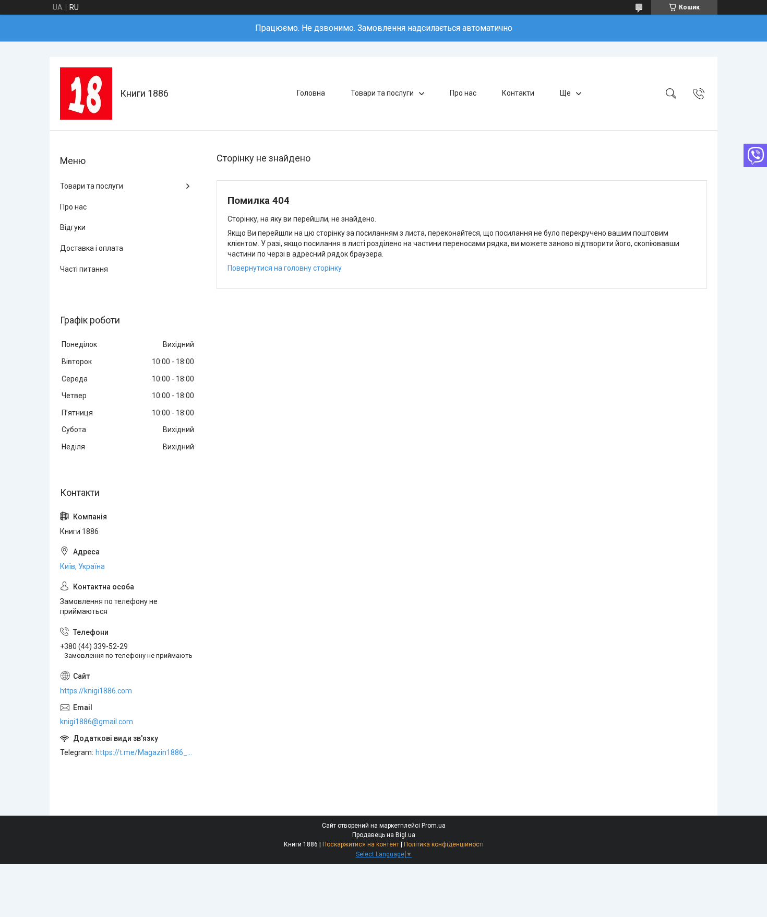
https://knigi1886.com (96, 691)
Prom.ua (434, 825)
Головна (311, 93)
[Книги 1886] (86, 93)
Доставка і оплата (91, 248)
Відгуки (73, 227)
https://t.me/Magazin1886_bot (145, 752)
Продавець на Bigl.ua (383, 835)
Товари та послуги (382, 93)
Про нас (463, 93)
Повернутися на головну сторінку (284, 268)
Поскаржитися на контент (360, 844)
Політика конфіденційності (444, 844)
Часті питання (84, 269)
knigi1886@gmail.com (96, 721)
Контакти (518, 93)
